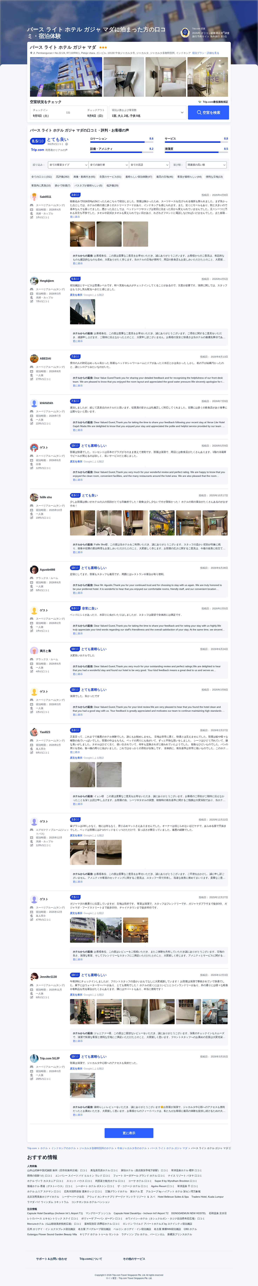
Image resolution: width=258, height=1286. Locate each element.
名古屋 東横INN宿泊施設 (167, 1229)
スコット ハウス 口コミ (79, 1180)
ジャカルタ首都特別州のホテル (96, 1148)
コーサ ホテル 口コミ (140, 1180)
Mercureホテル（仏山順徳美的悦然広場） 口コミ (54, 1223)
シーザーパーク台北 (73, 1196)
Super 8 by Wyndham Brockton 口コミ (176, 1180)
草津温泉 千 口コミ (187, 1186)
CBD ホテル (190, 1229)
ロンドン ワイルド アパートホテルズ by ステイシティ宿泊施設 (157, 1223)
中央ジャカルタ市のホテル (132, 1148)
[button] (234, 6)
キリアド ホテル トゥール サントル (99, 1234)
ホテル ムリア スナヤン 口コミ (44, 1191)
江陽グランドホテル (116, 1191)
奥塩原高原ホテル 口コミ (104, 1170)
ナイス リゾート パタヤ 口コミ (185, 1175)
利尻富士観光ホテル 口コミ (110, 1180)
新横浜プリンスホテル (179, 1234)
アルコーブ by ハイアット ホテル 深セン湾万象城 (173, 1191)
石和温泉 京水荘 (218, 1213)
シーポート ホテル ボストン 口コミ (95, 1186)
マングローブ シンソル (98, 1213)
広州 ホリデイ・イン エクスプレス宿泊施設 (51, 1229)
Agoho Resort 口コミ (162, 1186)
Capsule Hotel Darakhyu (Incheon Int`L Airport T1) (55, 1213)
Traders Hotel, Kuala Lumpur (207, 1196)
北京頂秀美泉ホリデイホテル (43, 1196)
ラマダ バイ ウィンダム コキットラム (48, 1202)
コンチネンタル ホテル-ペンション (90, 1202)
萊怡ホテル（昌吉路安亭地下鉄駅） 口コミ (144, 1170)
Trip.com (32, 1148)
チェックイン (40, 110)
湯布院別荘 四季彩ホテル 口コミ (102, 1223)
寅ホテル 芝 (136, 1191)
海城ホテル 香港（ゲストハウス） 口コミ (50, 1186)
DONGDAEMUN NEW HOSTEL (188, 1213)
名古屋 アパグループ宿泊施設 (94, 1229)
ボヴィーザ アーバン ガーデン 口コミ (102, 1218)
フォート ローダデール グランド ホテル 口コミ (139, 1175)
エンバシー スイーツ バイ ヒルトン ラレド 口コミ (82, 1175)
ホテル (44, 1148)
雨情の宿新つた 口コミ (39, 1175)
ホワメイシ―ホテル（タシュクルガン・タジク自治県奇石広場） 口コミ (165, 1218)
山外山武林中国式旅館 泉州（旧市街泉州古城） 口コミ (57, 1170)
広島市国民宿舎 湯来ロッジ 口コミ (83, 1191)
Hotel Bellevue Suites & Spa (173, 1196)
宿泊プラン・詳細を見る (205, 53)
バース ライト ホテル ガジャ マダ (168, 1148)
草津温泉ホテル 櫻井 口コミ (186, 1170)
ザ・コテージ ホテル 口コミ (132, 1186)
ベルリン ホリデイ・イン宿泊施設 (132, 1229)
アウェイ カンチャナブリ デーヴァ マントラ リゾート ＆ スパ (121, 1196)
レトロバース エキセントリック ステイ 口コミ (52, 1218)
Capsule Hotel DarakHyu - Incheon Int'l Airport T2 (141, 1213)
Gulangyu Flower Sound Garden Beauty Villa (52, 1234)
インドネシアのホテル (63, 1148)
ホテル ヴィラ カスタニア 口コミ (45, 1180)
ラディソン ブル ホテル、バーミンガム (143, 1234)
